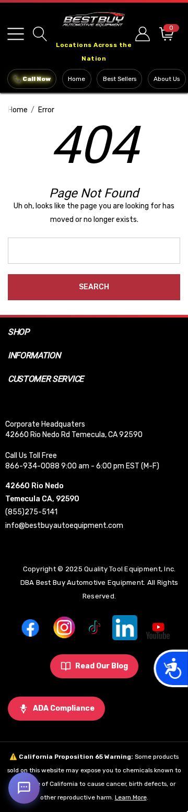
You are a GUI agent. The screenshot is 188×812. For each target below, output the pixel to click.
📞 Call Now (32, 79)
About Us (167, 79)
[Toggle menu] (15, 34)
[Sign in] (142, 34)
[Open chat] (24, 788)
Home (76, 79)
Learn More (131, 797)
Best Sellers (119, 79)
